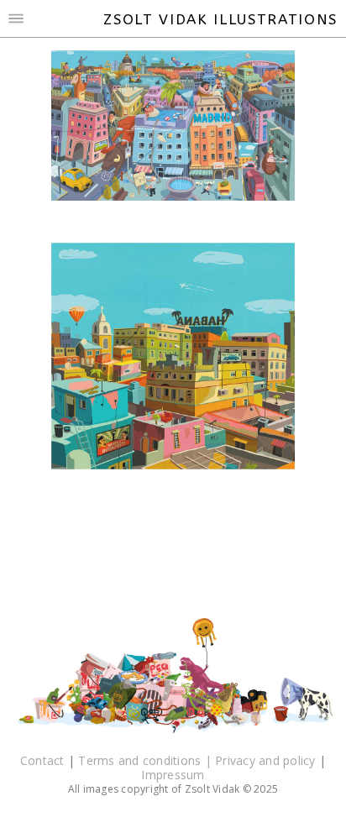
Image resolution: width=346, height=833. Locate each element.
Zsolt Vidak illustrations (220, 19)
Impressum (172, 775)
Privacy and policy (267, 760)
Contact (44, 760)
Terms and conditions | (146, 760)
